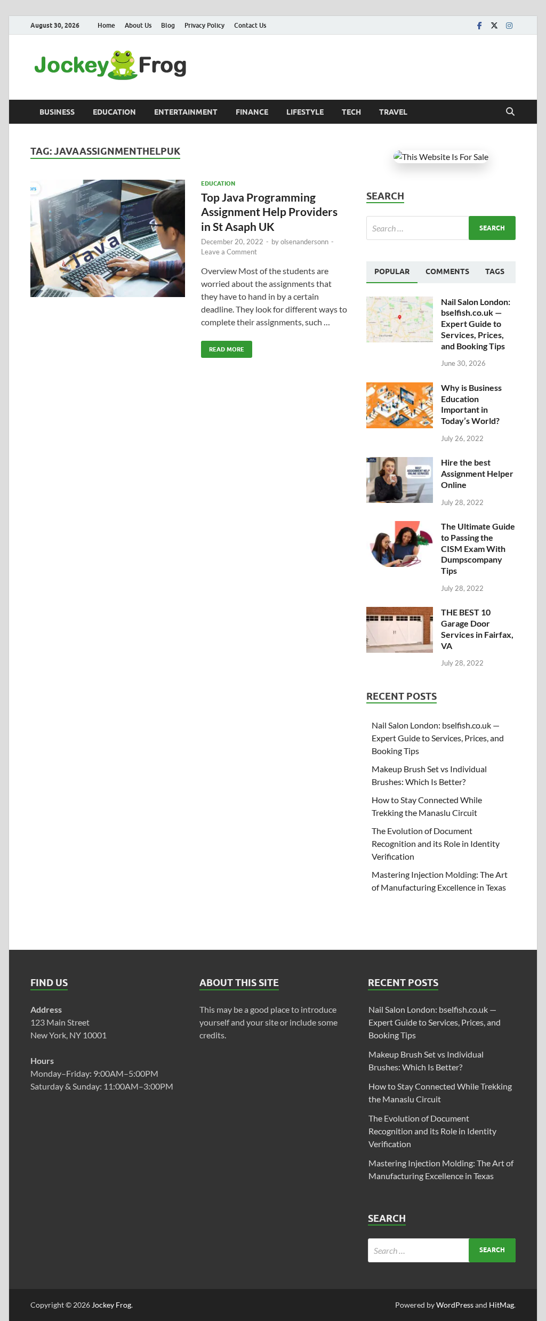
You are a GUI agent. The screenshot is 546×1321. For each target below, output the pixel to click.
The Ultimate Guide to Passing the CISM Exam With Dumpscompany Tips (478, 548)
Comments (447, 271)
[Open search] (510, 112)
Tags (494, 271)
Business (57, 112)
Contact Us (250, 25)
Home (106, 25)
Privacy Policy (204, 25)
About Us (138, 25)
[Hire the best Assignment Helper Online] (399, 463)
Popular (392, 271)
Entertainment (186, 112)
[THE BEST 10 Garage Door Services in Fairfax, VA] (399, 613)
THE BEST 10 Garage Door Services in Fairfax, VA (477, 628)
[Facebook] (479, 25)
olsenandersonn (304, 241)
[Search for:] (441, 228)
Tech (351, 112)
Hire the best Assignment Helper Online (477, 473)
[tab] (391, 272)
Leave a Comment (229, 251)
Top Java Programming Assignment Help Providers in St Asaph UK (269, 211)
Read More (222, 347)
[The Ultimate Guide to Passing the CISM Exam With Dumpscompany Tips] (399, 527)
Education (114, 112)
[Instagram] (509, 25)
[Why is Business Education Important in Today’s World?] (399, 388)
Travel (393, 112)
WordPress (454, 1304)
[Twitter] (494, 25)
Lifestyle (305, 112)
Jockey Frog (111, 1304)
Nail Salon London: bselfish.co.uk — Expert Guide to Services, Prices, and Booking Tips (475, 324)
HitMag (501, 1304)
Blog (168, 25)
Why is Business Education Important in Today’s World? (471, 404)
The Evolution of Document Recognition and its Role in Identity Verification (436, 843)
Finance (252, 112)
